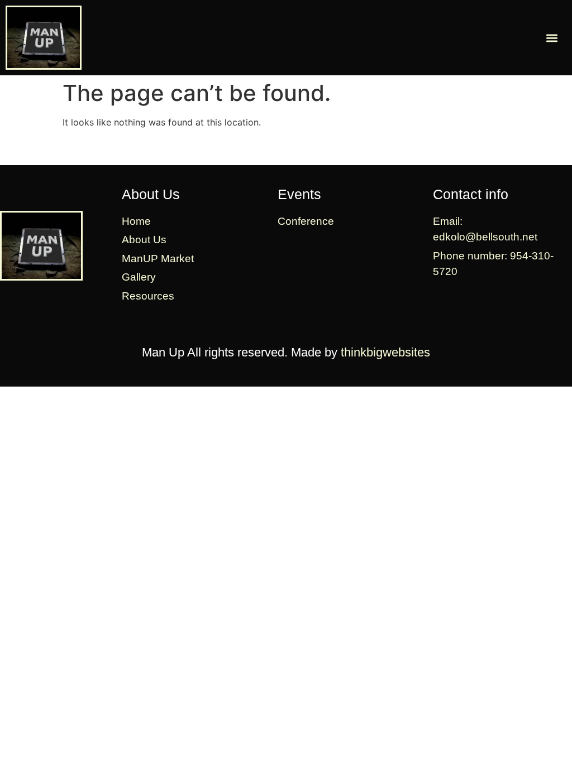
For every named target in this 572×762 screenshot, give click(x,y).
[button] (551, 37)
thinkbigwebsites (385, 352)
